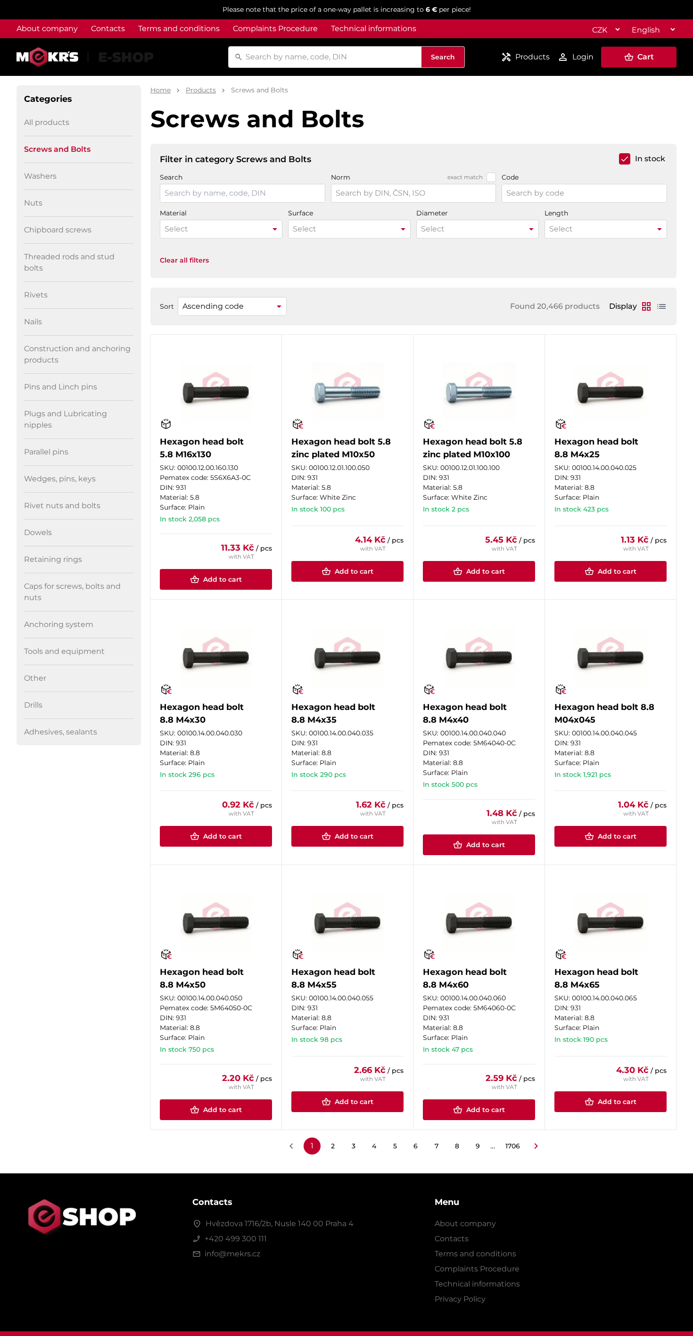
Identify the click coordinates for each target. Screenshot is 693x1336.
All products (46, 122)
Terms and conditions (179, 28)
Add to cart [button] (222, 579)
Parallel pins (46, 451)
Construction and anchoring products (77, 354)
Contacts (108, 28)
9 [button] (478, 1146)
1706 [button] (512, 1146)
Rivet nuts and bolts (62, 505)
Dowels (38, 532)
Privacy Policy (460, 1299)
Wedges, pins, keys (60, 478)
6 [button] (415, 1146)
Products (201, 90)
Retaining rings (53, 559)
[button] (638, 57)
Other (35, 678)
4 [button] (374, 1146)
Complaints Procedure (275, 28)
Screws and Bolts (57, 149)
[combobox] (332, 57)
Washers (40, 176)
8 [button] (457, 1146)
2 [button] (333, 1146)
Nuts (33, 202)
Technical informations (373, 28)
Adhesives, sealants (60, 731)
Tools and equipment (64, 651)
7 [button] (436, 1146)
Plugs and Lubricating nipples (65, 419)
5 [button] (395, 1146)
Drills (33, 705)
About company (47, 28)
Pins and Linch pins (60, 386)
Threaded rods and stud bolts (69, 262)
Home (160, 90)
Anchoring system (58, 624)
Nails (33, 321)
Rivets (36, 294)
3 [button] (353, 1146)
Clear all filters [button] (184, 260)
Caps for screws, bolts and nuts (72, 592)
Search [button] (443, 57)
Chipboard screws (57, 229)
